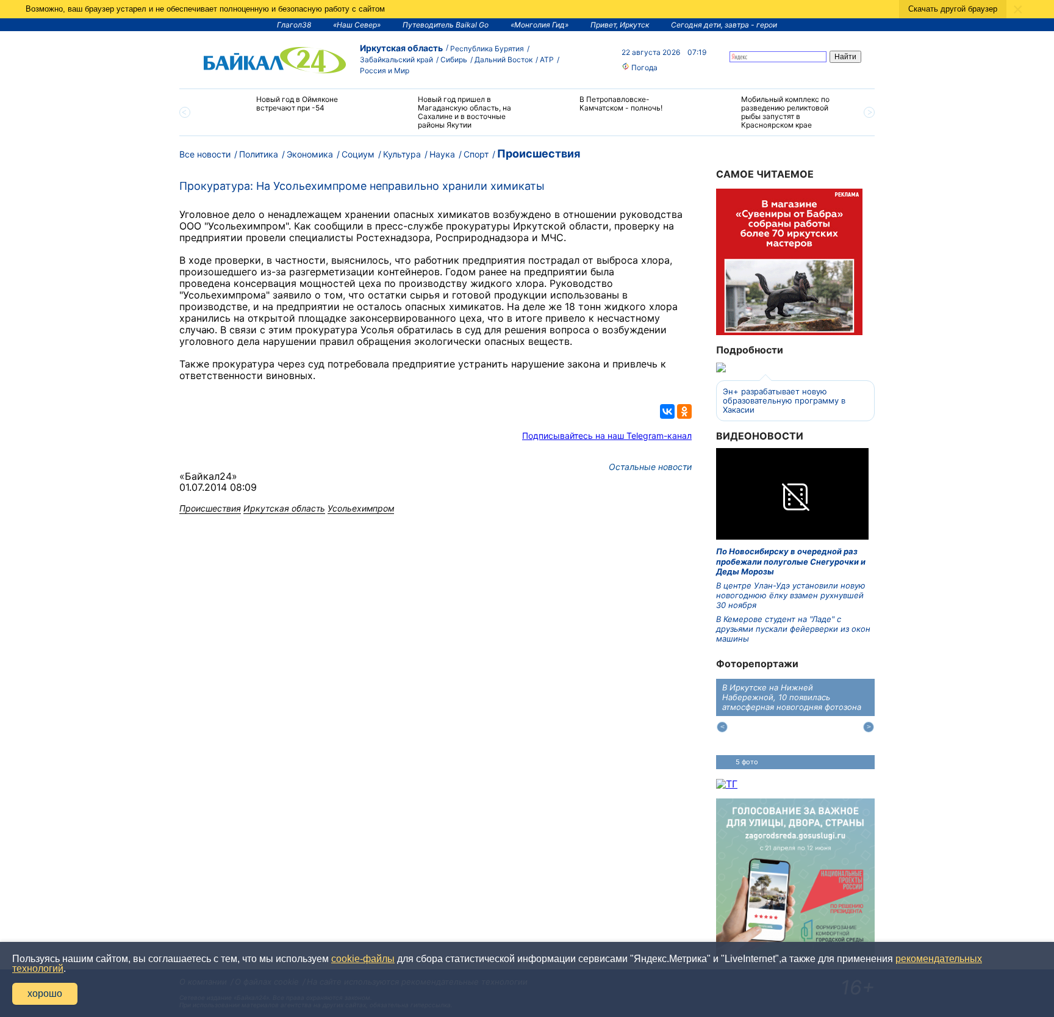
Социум (358, 154)
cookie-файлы (363, 959)
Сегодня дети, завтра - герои (724, 24)
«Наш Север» (357, 24)
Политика (258, 154)
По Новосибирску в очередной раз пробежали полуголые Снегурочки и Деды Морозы (791, 561)
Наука (442, 154)
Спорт (476, 154)
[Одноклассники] (684, 411)
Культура (402, 154)
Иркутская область (401, 48)
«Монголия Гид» (539, 24)
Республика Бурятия (487, 48)
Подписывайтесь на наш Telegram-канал (607, 435)
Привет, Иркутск (619, 24)
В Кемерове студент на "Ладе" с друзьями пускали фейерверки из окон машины (793, 629)
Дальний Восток (503, 59)
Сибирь (453, 59)
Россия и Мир (384, 70)
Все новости (205, 154)
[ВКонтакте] (667, 411)
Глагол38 (294, 24)
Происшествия (538, 153)
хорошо (44, 993)
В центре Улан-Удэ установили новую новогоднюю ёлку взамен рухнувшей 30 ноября (791, 595)
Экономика (310, 154)
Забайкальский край (396, 59)
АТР (547, 59)
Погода (643, 67)
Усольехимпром (361, 508)
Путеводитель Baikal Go (446, 24)
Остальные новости (650, 466)
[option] (284, 109)
